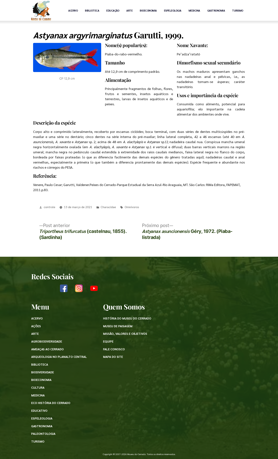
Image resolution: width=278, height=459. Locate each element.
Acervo (73, 10)
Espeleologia (172, 10)
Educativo (39, 410)
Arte (129, 10)
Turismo (237, 10)
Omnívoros (132, 207)
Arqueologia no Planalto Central (59, 357)
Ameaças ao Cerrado (47, 349)
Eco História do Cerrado (50, 403)
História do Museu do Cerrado (127, 318)
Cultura (37, 387)
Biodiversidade (42, 372)
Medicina (194, 10)
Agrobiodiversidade (46, 341)
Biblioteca (92, 10)
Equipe (108, 341)
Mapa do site (113, 357)
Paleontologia (43, 434)
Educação (112, 10)
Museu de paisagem (117, 326)
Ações (36, 326)
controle (49, 207)
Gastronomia (216, 10)
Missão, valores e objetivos (125, 334)
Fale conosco (114, 349)
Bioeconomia (148, 10)
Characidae (108, 207)
